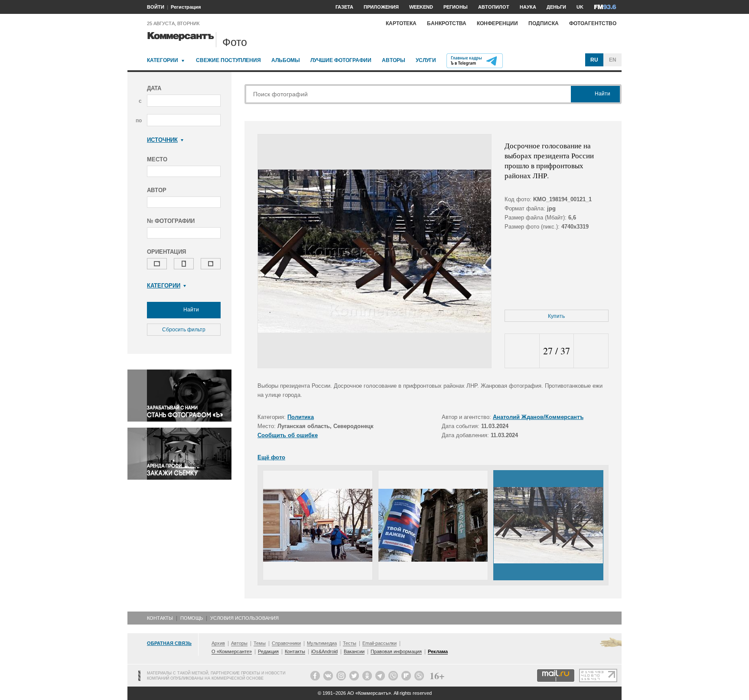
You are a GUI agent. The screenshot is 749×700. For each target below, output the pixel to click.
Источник (162, 140)
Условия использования (244, 618)
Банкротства (446, 23)
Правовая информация (396, 651)
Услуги (426, 60)
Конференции (497, 23)
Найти (190, 310)
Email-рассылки (379, 643)
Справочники (286, 643)
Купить (556, 316)
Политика (300, 417)
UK (579, 7)
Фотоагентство (592, 23)
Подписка (543, 23)
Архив (218, 643)
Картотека (401, 23)
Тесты (349, 643)
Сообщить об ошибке (287, 435)
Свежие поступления (228, 60)
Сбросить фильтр (183, 330)
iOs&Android (324, 651)
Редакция (268, 651)
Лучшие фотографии (340, 60)
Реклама (438, 651)
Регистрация (186, 7)
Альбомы (285, 60)
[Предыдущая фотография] (522, 351)
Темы (260, 643)
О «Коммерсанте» (232, 651)
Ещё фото (271, 457)
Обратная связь (169, 643)
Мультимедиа (322, 643)
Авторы (393, 60)
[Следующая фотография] (591, 351)
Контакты (160, 618)
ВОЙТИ (155, 7)
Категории (162, 60)
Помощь (191, 618)
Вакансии (354, 651)
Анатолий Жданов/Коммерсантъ (538, 417)
